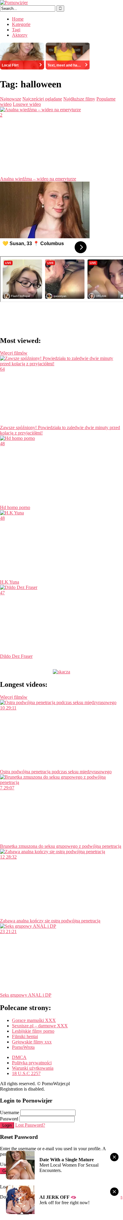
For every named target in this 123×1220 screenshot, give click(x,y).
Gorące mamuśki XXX (34, 1020)
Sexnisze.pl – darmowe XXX (40, 1025)
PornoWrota (23, 1047)
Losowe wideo (27, 104)
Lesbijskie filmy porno (33, 1031)
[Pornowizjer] (14, 2)
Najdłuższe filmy (79, 98)
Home (18, 18)
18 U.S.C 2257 (26, 1073)
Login (7, 1125)
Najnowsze (10, 98)
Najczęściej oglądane (42, 98)
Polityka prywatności (32, 1062)
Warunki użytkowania (32, 1068)
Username (9, 1112)
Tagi (16, 29)
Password (9, 1118)
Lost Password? (30, 1125)
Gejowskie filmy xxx (32, 1041)
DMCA (19, 1057)
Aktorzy (19, 35)
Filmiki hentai (25, 1036)
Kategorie (21, 24)
